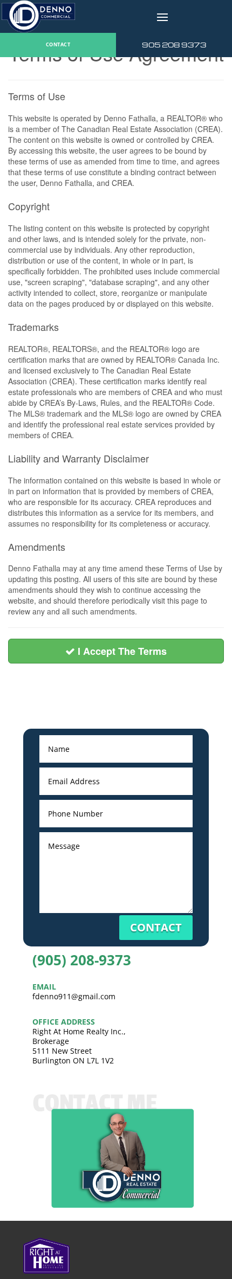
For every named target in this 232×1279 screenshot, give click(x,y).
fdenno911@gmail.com (73, 996)
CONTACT (58, 45)
